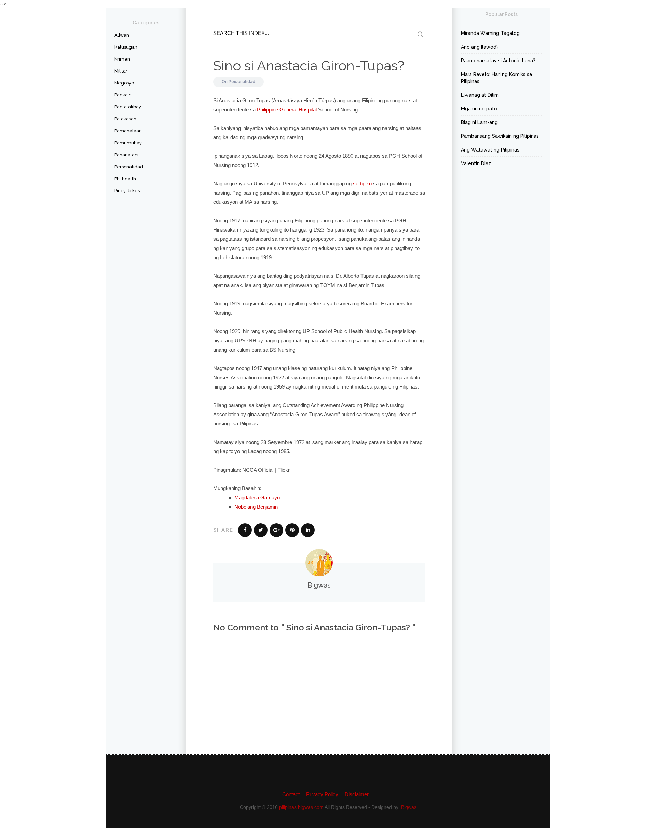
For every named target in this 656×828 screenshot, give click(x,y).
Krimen (122, 59)
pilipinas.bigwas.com (301, 807)
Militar (120, 71)
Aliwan (121, 35)
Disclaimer (357, 794)
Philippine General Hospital (287, 110)
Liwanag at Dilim (480, 95)
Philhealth (125, 178)
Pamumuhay (128, 142)
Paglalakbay (127, 106)
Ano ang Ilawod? (480, 47)
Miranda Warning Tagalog (490, 33)
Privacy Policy (322, 794)
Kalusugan (125, 47)
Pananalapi (126, 154)
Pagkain (123, 94)
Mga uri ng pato (479, 108)
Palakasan (125, 118)
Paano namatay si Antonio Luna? (498, 60)
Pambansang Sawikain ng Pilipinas (500, 136)
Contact (291, 794)
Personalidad (128, 166)
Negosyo (124, 83)
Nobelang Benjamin (256, 507)
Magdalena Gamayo (257, 497)
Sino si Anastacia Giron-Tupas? (308, 65)
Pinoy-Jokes (127, 190)
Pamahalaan (128, 130)
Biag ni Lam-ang (479, 122)
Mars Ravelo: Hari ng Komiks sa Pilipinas (496, 77)
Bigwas (408, 807)
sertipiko (362, 183)
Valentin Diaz (476, 163)
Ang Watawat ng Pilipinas (490, 150)
